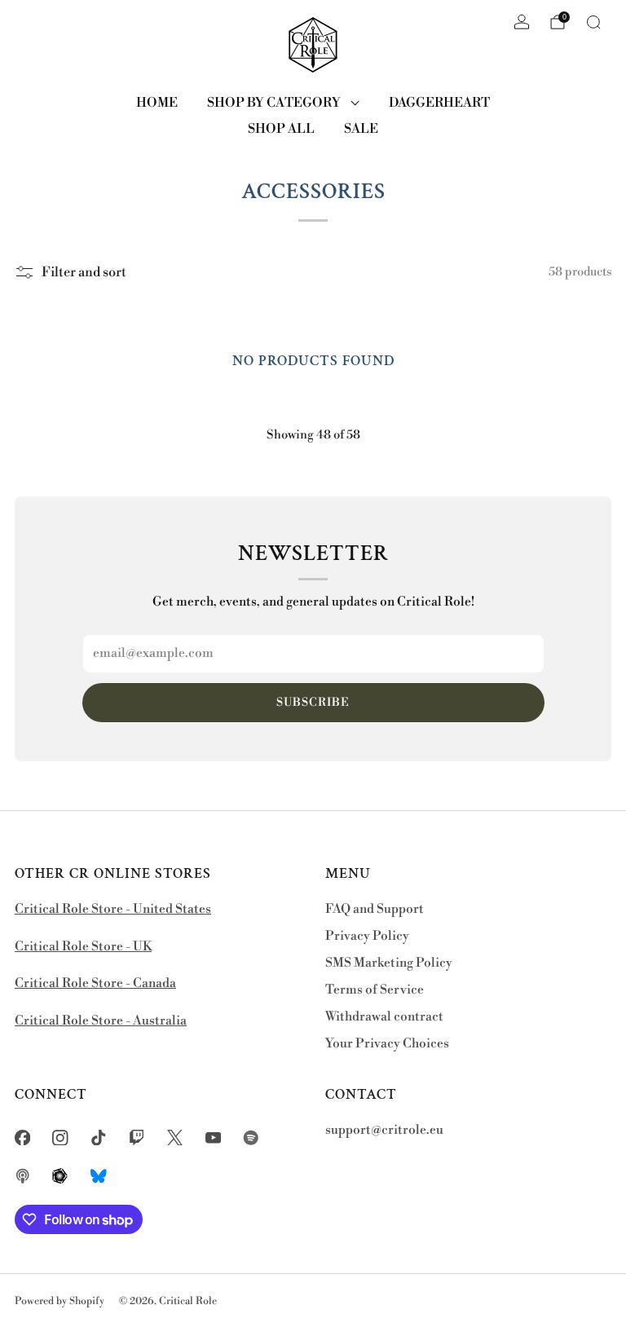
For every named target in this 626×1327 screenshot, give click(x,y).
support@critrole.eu (384, 1130)
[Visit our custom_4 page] (99, 1176)
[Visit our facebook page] (22, 1137)
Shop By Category (274, 103)
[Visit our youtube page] (213, 1137)
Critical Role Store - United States (113, 909)
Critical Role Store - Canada (95, 983)
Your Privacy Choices (387, 1043)
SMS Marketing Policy (388, 963)
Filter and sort (84, 272)
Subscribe (313, 702)
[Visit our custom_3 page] (61, 1176)
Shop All (281, 129)
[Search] (593, 22)
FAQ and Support (374, 909)
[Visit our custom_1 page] (251, 1137)
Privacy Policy (367, 936)
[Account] (522, 22)
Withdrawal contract (384, 1017)
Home (157, 103)
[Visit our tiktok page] (99, 1137)
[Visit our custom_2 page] (22, 1176)
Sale (361, 129)
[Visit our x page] (175, 1137)
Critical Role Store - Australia (101, 1021)
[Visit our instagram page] (61, 1137)
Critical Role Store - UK (83, 946)
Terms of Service (374, 990)
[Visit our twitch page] (136, 1137)
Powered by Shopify (59, 1300)
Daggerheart (439, 103)
